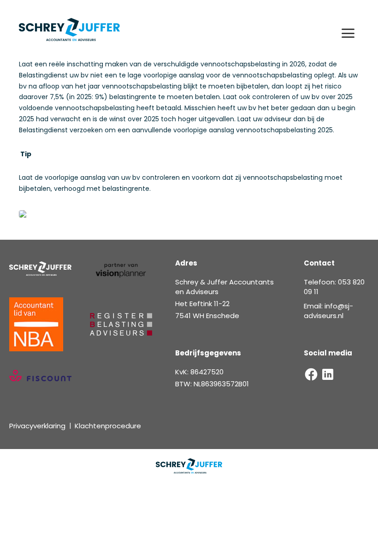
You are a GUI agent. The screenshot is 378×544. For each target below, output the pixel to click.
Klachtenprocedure (108, 426)
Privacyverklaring (37, 426)
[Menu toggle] (348, 33)
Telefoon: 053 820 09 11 (334, 286)
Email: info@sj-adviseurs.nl (328, 310)
